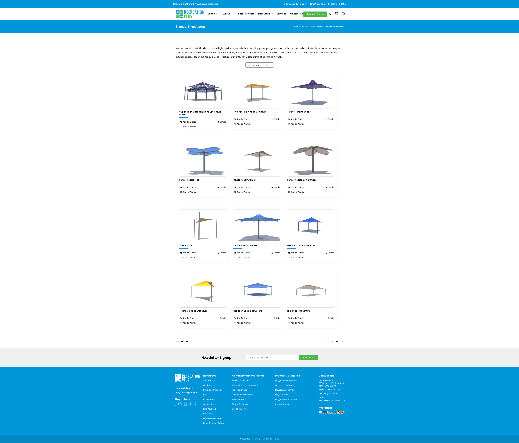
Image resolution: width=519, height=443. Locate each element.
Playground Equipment (242, 394)
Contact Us (296, 13)
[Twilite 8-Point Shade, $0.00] (257, 225)
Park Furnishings (239, 390)
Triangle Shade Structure (193, 311)
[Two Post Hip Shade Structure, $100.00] (257, 92)
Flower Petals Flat (189, 180)
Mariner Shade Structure (301, 245)
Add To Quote (189, 122)
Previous (183, 341)
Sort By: (250, 65)
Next (338, 341)
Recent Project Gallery (213, 423)
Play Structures (282, 394)
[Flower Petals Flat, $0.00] (203, 160)
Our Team (208, 413)
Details (223, 122)
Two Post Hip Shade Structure (250, 112)
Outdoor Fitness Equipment (245, 385)
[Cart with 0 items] (343, 14)
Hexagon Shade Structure (247, 311)
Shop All (212, 13)
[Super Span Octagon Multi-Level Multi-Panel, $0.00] (203, 92)
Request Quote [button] (315, 14)
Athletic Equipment (241, 380)
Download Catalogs (212, 390)
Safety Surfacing (240, 404)
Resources (264, 13)
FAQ (205, 394)
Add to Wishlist (190, 126)
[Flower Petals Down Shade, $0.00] (311, 160)
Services (281, 13)
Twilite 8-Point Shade (245, 245)
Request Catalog (295, 4)
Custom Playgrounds (285, 385)
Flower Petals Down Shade (302, 180)
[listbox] (265, 65)
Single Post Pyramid (244, 180)
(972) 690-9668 (330, 393)
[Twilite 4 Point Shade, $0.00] (311, 92)
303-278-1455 (338, 4)
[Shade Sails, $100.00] (203, 225)
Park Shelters (238, 399)
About (226, 13)
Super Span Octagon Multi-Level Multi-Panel (200, 113)
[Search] (330, 14)
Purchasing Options (212, 418)
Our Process (209, 399)
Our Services (209, 404)
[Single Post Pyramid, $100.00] (257, 160)
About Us (207, 380)
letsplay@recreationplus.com (332, 400)
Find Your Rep (317, 4)
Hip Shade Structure (298, 311)
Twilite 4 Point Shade (299, 112)
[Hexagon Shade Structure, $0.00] (257, 291)
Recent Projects (245, 13)
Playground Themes (284, 390)
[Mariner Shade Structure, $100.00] (311, 225)
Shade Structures (240, 409)
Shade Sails (185, 245)
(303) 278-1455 (332, 389)
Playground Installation (286, 399)
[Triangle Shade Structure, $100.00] (203, 291)
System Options (282, 404)
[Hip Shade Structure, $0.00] (311, 291)
